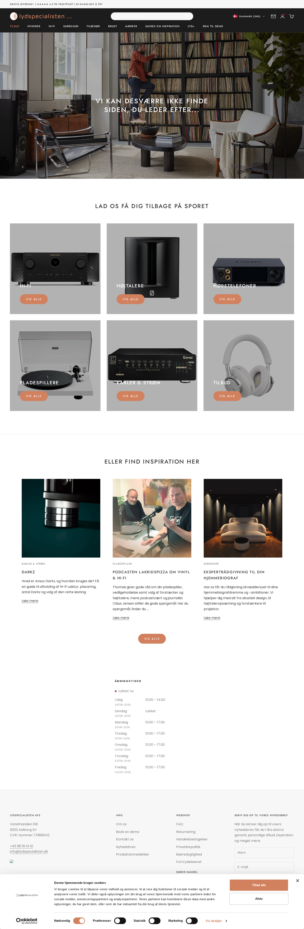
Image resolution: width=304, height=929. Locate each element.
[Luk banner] (297, 880)
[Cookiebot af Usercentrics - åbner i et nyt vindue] (27, 921)
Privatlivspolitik (188, 847)
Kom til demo (213, 26)
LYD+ (191, 26)
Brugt (112, 26)
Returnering (185, 831)
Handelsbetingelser (192, 839)
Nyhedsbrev (126, 847)
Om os (121, 824)
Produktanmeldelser (132, 854)
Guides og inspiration (162, 26)
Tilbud (14, 26)
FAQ (179, 824)
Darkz (28, 572)
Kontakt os (125, 839)
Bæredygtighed (189, 854)
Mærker (131, 26)
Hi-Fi (52, 26)
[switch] (120, 920)
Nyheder (34, 26)
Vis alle (34, 299)
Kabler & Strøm (33, 564)
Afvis (259, 898)
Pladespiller (122, 564)
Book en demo (127, 831)
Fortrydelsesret (189, 861)
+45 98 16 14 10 (21, 846)
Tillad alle (259, 885)
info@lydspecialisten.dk (29, 851)
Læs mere (30, 600)
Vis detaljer (214, 921)
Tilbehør (93, 26)
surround (211, 564)
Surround (71, 26)
